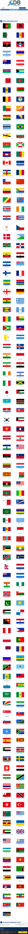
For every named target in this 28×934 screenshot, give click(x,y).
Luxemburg (20, 468)
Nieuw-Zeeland (7, 577)
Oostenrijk (20, 65)
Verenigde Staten (6, 843)
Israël (20, 377)
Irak (20, 368)
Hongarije (7, 348)
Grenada (7, 312)
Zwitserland (6, 771)
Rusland (6, 661)
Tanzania (20, 780)
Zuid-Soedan (6, 916)
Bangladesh (20, 83)
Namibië (6, 560)
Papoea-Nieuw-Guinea (6, 624)
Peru (7, 633)
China (20, 185)
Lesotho (6, 450)
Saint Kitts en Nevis (7, 670)
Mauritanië (7, 514)
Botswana (7, 130)
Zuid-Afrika (20, 734)
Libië (7, 458)
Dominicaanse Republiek (20, 248)
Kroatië (6, 220)
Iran (7, 367)
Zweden (20, 761)
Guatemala (20, 313)
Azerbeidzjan (6, 73)
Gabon (6, 285)
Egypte (20, 258)
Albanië (20, 29)
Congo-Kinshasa (20, 203)
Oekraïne (20, 826)
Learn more (10, 932)
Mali (20, 496)
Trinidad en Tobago (20, 798)
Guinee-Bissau (20, 321)
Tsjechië (20, 230)
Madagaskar (20, 478)
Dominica (7, 247)
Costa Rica (7, 212)
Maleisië (20, 486)
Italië (7, 386)
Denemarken (6, 240)
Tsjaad (20, 175)
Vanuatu (20, 853)
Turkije (20, 808)
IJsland (20, 349)
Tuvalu (20, 815)
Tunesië (6, 808)
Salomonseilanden (20, 724)
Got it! (23, 932)
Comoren (20, 193)
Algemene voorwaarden (5, 930)
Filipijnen (20, 632)
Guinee (6, 322)
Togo (20, 789)
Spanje (6, 743)
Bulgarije (20, 138)
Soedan (6, 751)
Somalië (6, 734)
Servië (6, 890)
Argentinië (7, 56)
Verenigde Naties (14, 9)
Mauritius (20, 514)
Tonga (7, 797)
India (7, 359)
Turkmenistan (7, 817)
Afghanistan (6, 29)
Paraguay (20, 624)
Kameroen (20, 157)
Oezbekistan (6, 852)
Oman (20, 596)
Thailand (7, 789)
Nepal (7, 569)
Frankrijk (20, 276)
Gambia (20, 285)
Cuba (20, 220)
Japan (7, 395)
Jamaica (20, 385)
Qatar (7, 650)
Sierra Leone (20, 707)
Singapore (7, 716)
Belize (20, 102)
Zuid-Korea (6, 423)
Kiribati (6, 412)
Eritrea (6, 907)
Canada (6, 165)
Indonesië (20, 359)
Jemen (6, 872)
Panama (20, 615)
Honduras (20, 339)
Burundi (20, 147)
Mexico (6, 523)
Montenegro (20, 889)
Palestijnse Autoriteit (7, 614)
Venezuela (7, 863)
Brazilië (20, 130)
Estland (20, 881)
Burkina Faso (7, 148)
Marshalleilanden (20, 504)
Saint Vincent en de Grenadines (7, 680)
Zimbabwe (7, 880)
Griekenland (20, 304)
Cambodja (7, 157)
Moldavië (7, 531)
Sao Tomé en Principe (20, 687)
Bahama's (20, 73)
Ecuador (7, 258)
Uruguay (20, 844)
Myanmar (20, 551)
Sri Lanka (20, 742)
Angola (6, 47)
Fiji (20, 266)
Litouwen (7, 468)
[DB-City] (14, 6)
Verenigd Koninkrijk (20, 834)
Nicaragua (20, 578)
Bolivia (6, 120)
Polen (7, 642)
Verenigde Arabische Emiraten (7, 834)
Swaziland (7, 762)
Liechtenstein (20, 459)
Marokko (20, 542)
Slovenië (7, 724)
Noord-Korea (20, 412)
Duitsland (20, 294)
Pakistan (7, 606)
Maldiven (7, 496)
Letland (6, 440)
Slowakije (20, 716)
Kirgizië (6, 431)
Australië (7, 64)
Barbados (7, 93)
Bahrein (6, 83)
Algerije (6, 38)
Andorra (20, 38)
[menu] (3, 8)
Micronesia (20, 522)
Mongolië (7, 541)
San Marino (6, 688)
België (7, 102)
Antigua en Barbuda (20, 47)
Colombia (7, 194)
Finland (6, 276)
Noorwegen (6, 597)
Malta (7, 505)
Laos (20, 432)
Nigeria (20, 586)
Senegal (20, 698)
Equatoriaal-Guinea (7, 899)
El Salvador (6, 266)
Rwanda (20, 661)
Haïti (20, 331)
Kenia (20, 404)
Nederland (20, 569)
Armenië (20, 55)
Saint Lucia (20, 669)
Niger (7, 588)
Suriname (20, 753)
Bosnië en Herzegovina (20, 119)
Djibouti (20, 240)
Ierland (6, 376)
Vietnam (20, 863)
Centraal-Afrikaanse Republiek (7, 175)
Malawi (6, 487)
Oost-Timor (20, 907)
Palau (20, 606)
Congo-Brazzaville (7, 203)
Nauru (20, 559)
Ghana (6, 304)
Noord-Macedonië (6, 476)
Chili (7, 185)
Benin (7, 111)
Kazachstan (6, 403)
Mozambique (6, 551)
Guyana (6, 331)
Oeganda (7, 826)
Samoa (20, 678)
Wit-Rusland (20, 92)
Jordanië (20, 394)
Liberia (20, 449)
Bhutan (20, 111)
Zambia (20, 872)
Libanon (20, 441)
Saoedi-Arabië (7, 698)
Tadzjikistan (6, 779)
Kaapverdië (20, 166)
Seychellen (7, 705)
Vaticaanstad (6, 340)
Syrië (20, 771)
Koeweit (20, 421)
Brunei (6, 137)
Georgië (6, 295)
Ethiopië (20, 898)
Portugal (20, 643)
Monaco (20, 533)
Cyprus (6, 230)
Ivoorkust (20, 212)
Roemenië (20, 652)
